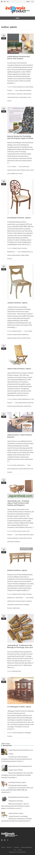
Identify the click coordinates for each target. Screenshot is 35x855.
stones (20, 173)
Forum (19, 849)
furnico (9, 468)
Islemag (11, 852)
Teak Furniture (21, 465)
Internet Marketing (26, 847)
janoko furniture (26, 338)
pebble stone (14, 173)
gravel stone (25, 166)
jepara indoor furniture (26, 538)
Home (3, 847)
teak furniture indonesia (13, 541)
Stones (14, 166)
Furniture (14, 399)
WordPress (23, 852)
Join (15, 849)
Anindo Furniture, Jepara (17, 570)
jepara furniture (23, 402)
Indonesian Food (16, 671)
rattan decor (19, 93)
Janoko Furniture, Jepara (17, 303)
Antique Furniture (17, 248)
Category (16, 847)
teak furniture (27, 406)
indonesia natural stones (13, 170)
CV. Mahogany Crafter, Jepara (19, 707)
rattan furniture (27, 93)
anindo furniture (11, 601)
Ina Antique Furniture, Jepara (19, 218)
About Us (9, 847)
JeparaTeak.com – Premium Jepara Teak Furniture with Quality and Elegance (18, 503)
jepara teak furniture (18, 406)
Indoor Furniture (22, 531)
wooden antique (16, 255)
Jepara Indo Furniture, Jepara (19, 368)
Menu (28, 1)
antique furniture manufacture (20, 334)
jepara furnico (15, 468)
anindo (31, 597)
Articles (14, 465)
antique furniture (26, 251)
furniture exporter (21, 601)
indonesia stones (25, 170)
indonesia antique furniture (14, 338)
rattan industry (23, 97)
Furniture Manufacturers (18, 87)
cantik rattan (22, 90)
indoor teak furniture (24, 534)
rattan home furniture (13, 97)
